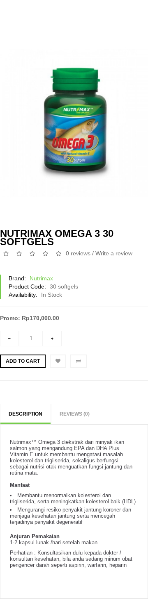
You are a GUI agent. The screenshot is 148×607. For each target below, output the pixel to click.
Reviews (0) (75, 414)
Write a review (113, 253)
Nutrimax (41, 278)
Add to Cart (23, 361)
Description (25, 414)
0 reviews (78, 253)
